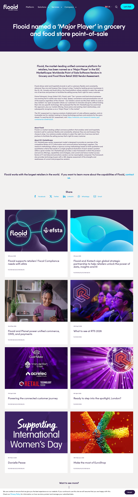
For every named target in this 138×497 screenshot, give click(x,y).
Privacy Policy (15, 494)
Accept (129, 492)
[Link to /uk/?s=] (116, 6)
